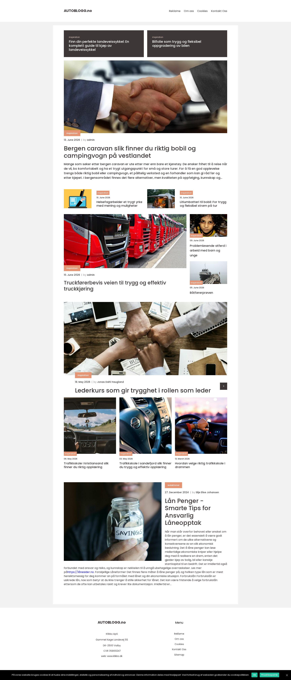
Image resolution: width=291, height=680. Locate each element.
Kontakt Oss (219, 11)
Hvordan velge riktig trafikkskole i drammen (200, 465)
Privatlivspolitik (269, 674)
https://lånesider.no (80, 572)
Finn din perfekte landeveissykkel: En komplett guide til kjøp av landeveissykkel (99, 46)
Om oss (189, 11)
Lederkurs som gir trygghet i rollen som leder (143, 390)
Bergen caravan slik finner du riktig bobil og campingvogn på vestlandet (130, 152)
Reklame (175, 11)
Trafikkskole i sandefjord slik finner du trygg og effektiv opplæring (145, 465)
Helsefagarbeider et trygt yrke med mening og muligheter (119, 203)
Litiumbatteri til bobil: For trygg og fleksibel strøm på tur (203, 203)
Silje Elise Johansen (207, 492)
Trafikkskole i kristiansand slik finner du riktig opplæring (86, 465)
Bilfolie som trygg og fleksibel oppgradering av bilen (176, 44)
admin (91, 140)
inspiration (74, 37)
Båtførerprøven (201, 293)
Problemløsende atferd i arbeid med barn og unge (208, 251)
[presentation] (223, 386)
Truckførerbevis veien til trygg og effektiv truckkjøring (115, 286)
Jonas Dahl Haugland (110, 382)
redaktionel (173, 485)
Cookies (202, 11)
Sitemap (179, 654)
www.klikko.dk (114, 656)
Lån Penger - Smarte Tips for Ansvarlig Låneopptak (188, 512)
